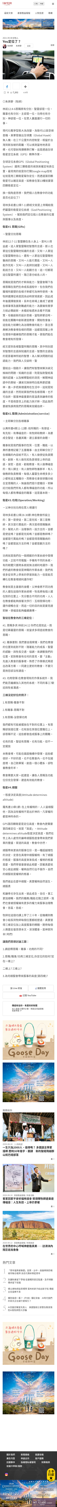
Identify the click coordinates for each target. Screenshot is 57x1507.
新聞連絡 (25, 1454)
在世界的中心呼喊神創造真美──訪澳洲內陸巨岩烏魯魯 (28, 1248)
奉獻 (41, 4)
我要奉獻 (16, 1010)
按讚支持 (41, 988)
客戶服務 (39, 1458)
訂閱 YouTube (29, 995)
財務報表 (45, 1462)
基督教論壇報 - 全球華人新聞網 (7, 3)
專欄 (50, 13)
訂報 (36, 4)
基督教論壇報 (23, 13)
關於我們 (10, 1454)
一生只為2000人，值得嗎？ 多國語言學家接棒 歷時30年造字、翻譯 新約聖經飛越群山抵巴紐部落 (28, 1151)
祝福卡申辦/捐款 (14, 1466)
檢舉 (52, 45)
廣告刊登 (10, 1458)
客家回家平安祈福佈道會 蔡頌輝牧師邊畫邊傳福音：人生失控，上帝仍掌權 (28, 1200)
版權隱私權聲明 (28, 1462)
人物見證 (39, 13)
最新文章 (8, 13)
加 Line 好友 (16, 988)
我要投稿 (39, 1454)
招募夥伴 (10, 1462)
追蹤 (28, 45)
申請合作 (25, 1458)
